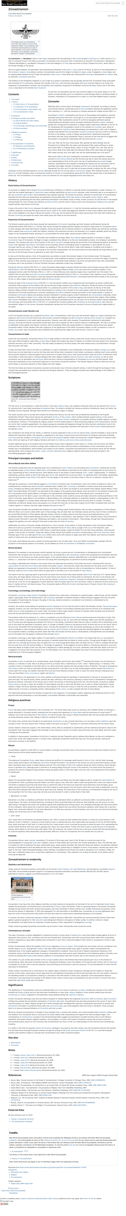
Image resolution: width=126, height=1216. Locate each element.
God (58, 159)
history (68, 70)
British (99, 354)
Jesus (10, 88)
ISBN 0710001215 (84, 1083)
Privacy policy (13, 1188)
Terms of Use (88, 1198)
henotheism (70, 543)
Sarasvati (105, 532)
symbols (30, 44)
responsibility (13, 566)
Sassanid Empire (32, 283)
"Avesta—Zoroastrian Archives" (22, 1119)
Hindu (43, 341)
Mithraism (73, 277)
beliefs (68, 197)
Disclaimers (13, 1193)
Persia (83, 109)
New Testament (40, 88)
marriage (88, 922)
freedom (73, 584)
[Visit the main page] (14, 3)
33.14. (24, 1065)
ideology (11, 323)
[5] (82, 661)
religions (100, 197)
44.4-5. (28, 1055)
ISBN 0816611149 (45, 1095)
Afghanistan (81, 869)
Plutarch (83, 1030)
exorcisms (12, 438)
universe (23, 586)
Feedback (50, 3)
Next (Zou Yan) (113, 16)
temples (15, 300)
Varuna (51, 475)
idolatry (11, 330)
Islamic (37, 451)
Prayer (10, 710)
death (45, 175)
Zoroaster (63, 224)
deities (49, 211)
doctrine (90, 359)
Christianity (23, 77)
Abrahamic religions (18, 72)
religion (45, 59)
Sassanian (46, 408)
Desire (27, 673)
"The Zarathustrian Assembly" (22, 1121)
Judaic (43, 451)
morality (20, 661)
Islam (33, 77)
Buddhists (15, 269)
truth (85, 473)
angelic (55, 509)
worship (74, 433)
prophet (104, 161)
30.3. (24, 1058)
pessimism (49, 606)
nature (96, 960)
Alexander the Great (37, 274)
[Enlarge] (39, 41)
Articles (33, 3)
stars (18, 643)
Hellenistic (77, 285)
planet (114, 962)
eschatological (97, 295)
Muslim (47, 315)
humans (16, 611)
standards (13, 1140)
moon (43, 535)
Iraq (96, 911)
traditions (78, 197)
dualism (11, 245)
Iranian (93, 197)
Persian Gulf (24, 318)
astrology (39, 359)
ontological (51, 598)
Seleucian (20, 267)
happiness (72, 579)
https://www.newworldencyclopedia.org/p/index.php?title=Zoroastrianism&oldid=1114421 (53, 1167)
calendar (32, 840)
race (63, 946)
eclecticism (28, 231)
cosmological (35, 438)
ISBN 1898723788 (99, 1085)
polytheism (91, 132)
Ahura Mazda (66, 159)
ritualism (30, 195)
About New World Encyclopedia (13, 1191)
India (66, 63)
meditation (67, 129)
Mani (34, 302)
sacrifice (55, 202)
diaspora (111, 869)
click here (72, 1145)
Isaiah (62, 1001)
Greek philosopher (73, 1030)
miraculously (80, 171)
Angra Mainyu (30, 245)
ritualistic (82, 132)
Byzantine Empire (94, 318)
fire (24, 83)
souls (90, 528)
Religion (14, 1175)
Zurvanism (59, 242)
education (39, 920)
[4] (64, 505)
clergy (81, 288)
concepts (81, 990)
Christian (50, 451)
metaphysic (111, 584)
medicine (61, 440)
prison (41, 171)
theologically (74, 555)
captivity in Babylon (76, 995)
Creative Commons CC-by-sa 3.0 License (59, 1140)
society (23, 949)
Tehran (58, 906)
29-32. (25, 1060)
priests (105, 202)
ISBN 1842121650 (79, 1105)
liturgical (97, 426)
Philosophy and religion (19, 1172)
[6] (111, 712)
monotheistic (13, 240)
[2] (32, 249)
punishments (63, 579)
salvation (70, 521)
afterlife (71, 638)
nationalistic (59, 292)
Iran (87, 97)
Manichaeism (97, 302)
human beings (28, 571)
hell (44, 650)
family (89, 166)
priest (73, 765)
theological (90, 74)
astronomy (70, 440)
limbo (61, 650)
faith (62, 171)
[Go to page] (123, 3)
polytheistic (40, 486)
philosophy (88, 440)
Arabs (52, 315)
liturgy (31, 760)
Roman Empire (54, 279)
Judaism (110, 74)
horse (13, 173)
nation (92, 904)
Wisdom (52, 673)
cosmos (58, 74)
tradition (61, 115)
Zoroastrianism (17, 1151)
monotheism (94, 468)
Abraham (52, 1001)
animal (49, 202)
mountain (98, 127)
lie (102, 575)
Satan (105, 72)
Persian (78, 59)
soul (19, 52)
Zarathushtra (93, 59)
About (41, 3)
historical (44, 438)
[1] (110, 152)
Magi (94, 85)
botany (77, 440)
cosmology (19, 215)
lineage (103, 350)
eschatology (13, 995)
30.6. (24, 1063)
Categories (12, 1170)
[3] (18, 479)
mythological (22, 295)
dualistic (60, 566)
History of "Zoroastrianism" (22, 1159)
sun (14, 279)
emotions (55, 417)
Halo (57, 83)
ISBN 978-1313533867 (81, 1090)
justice (79, 935)
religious (61, 406)
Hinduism (80, 357)
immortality (45, 763)
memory (113, 406)
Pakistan (66, 869)
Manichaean (61, 451)
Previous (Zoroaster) (15, 16)
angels (83, 72)
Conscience (34, 673)
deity (24, 767)
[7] (69, 723)
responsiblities (106, 780)
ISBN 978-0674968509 (86, 1103)
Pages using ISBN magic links (22, 1183)
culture (74, 70)
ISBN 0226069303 (98, 1080)
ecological (49, 960)
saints (85, 83)
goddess (77, 532)
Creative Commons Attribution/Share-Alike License (39, 1198)
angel (31, 52)
